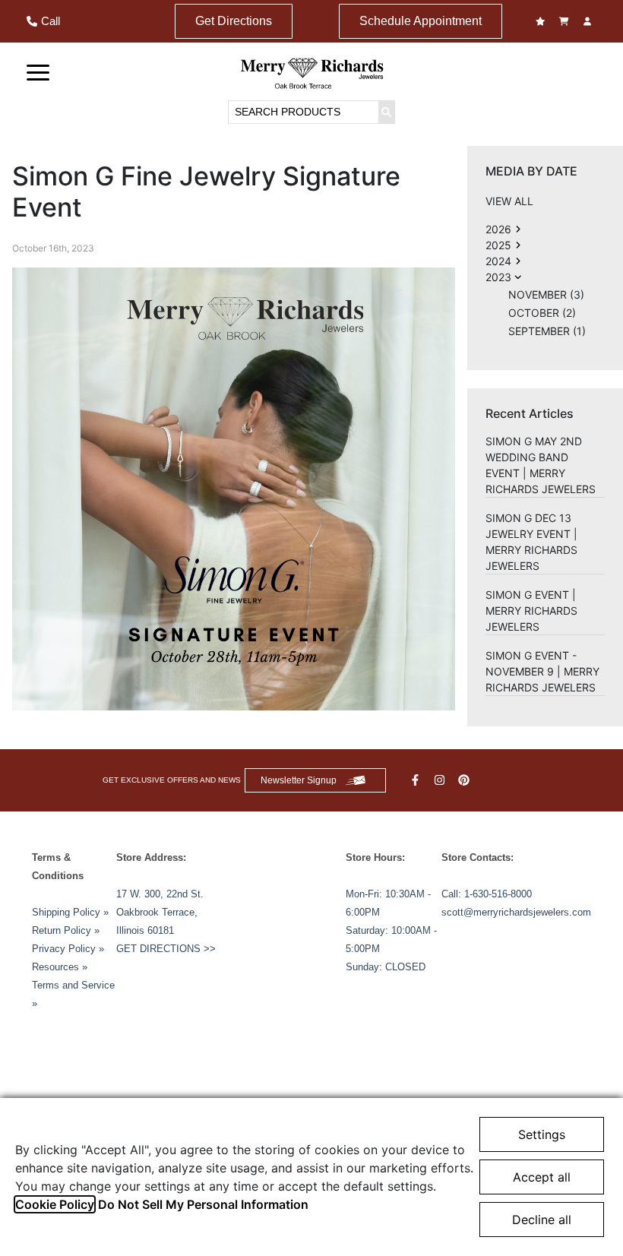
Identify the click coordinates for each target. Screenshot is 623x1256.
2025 (498, 245)
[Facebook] (417, 780)
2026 (498, 229)
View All (509, 201)
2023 (498, 276)
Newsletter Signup (299, 780)
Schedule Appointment (420, 20)
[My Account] (589, 21)
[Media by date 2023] (518, 229)
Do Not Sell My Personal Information (203, 1204)
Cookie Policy (54, 1204)
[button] (38, 71)
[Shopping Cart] (565, 21)
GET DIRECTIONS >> (166, 948)
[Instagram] (441, 780)
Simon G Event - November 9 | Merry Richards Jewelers (542, 671)
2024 (498, 261)
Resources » (59, 967)
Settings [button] (541, 1134)
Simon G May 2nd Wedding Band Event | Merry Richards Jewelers (540, 465)
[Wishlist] (542, 21)
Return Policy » (66, 930)
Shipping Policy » (70, 912)
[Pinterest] (465, 780)
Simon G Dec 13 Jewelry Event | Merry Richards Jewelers (531, 541)
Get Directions (233, 20)
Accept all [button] (542, 1177)
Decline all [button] (541, 1219)
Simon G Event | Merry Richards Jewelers (531, 610)
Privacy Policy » (68, 948)
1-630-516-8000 (498, 894)
